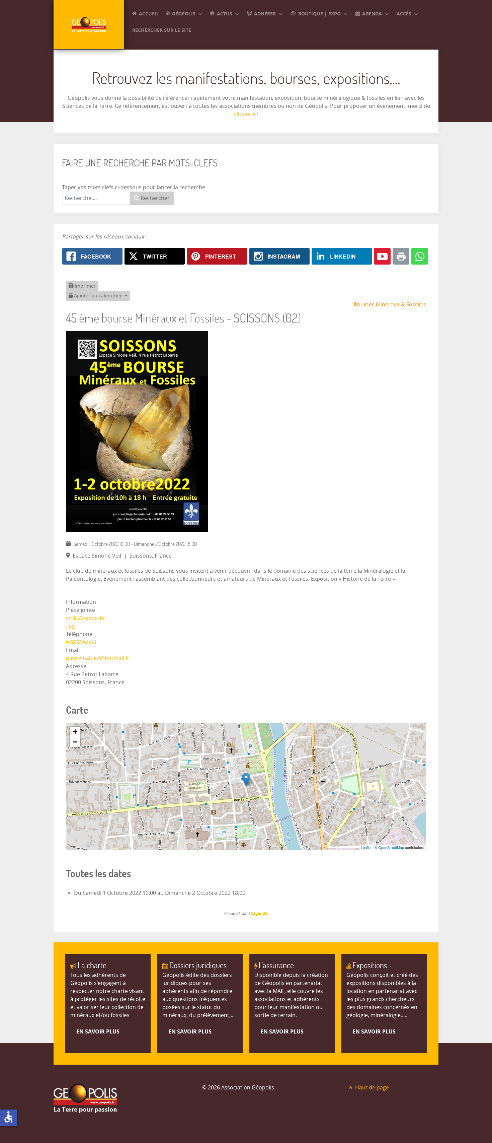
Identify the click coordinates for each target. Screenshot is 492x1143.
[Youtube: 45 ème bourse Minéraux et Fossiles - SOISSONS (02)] (382, 256)
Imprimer (84, 286)
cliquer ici (246, 114)
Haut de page (371, 1087)
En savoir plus (97, 1031)
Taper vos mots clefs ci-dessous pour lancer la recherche (133, 187)
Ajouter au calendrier (98, 296)
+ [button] (75, 731)
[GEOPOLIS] (89, 24)
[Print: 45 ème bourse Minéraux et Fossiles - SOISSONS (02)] (401, 256)
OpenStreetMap (391, 847)
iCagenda (258, 913)
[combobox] (96, 198)
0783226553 (81, 642)
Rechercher (154, 198)
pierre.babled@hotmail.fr (98, 658)
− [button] (75, 742)
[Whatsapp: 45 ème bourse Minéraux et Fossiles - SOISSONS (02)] (419, 256)
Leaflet (366, 847)
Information (81, 602)
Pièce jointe (80, 610)
